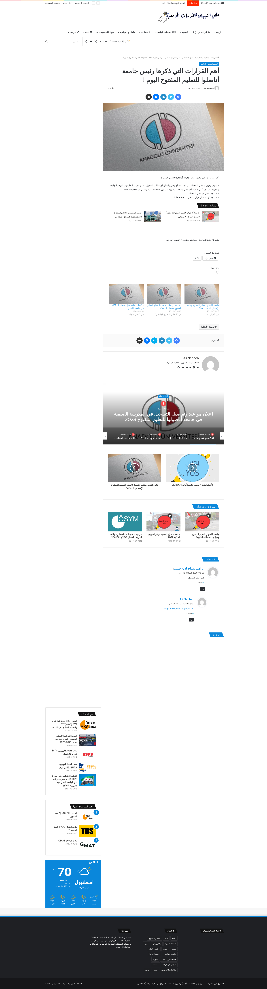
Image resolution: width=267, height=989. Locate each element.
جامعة (165, 949)
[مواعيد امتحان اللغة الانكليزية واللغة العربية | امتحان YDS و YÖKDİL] (125, 521)
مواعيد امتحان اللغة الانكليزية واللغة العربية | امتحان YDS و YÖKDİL (126, 536)
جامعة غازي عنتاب (169, 959)
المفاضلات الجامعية (165, 32)
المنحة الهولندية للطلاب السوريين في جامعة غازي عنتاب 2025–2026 (156, 3)
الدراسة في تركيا (200, 32)
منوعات (73, 32)
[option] (163, 413)
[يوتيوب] (182, 367)
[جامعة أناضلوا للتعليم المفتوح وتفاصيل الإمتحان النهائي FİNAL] (201, 294)
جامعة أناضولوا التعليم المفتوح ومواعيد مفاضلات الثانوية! (205, 536)
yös (166, 938)
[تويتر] (171, 97)
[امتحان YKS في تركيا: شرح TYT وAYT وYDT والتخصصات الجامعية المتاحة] (87, 725)
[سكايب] (154, 340)
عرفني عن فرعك (169, 964)
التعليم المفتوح (154, 938)
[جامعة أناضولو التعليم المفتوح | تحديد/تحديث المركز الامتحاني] (210, 216)
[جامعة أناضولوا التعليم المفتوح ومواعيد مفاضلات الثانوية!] (202, 521)
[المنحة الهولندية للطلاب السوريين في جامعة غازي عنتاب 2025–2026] (87, 740)
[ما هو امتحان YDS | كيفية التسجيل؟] (87, 831)
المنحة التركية (170, 943)
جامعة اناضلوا (208, 326)
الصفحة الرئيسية (82, 3)
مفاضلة (155, 964)
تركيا (146, 943)
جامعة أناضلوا (154, 949)
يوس (147, 970)
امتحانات (145, 32)
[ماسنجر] (156, 97)
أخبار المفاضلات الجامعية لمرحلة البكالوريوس (163, 399)
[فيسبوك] (178, 97)
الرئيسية (218, 32)
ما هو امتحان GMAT (67, 840)
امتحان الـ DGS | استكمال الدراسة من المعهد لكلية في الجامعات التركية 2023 (163, 413)
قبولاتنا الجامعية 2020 (105, 32)
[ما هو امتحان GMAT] (87, 845)
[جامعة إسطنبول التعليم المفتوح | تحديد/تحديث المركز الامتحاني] (152, 216)
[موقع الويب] (197, 367)
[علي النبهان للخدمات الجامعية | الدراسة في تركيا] (188, 17)
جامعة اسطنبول (170, 954)
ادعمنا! (86, 32)
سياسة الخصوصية (52, 3)
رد (203, 588)
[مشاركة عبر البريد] (149, 97)
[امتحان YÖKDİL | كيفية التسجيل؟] (87, 817)
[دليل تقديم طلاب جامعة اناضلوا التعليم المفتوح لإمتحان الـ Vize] (164, 294)
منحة (155, 970)
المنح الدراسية (126, 32)
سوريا (155, 959)
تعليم (184, 32)
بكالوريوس (157, 943)
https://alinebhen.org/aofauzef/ (179, 608)
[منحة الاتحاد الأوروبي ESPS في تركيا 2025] (87, 755)
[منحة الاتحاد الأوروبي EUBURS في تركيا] (87, 767)
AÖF (174, 938)
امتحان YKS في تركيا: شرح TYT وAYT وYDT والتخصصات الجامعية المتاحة (64, 724)
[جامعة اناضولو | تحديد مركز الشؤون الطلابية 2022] (163, 521)
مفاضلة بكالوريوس (168, 970)
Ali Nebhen (209, 88)
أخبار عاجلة (67, 3)
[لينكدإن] (163, 97)
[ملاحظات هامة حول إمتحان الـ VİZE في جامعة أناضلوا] (126, 294)
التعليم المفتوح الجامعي (192, 57)
